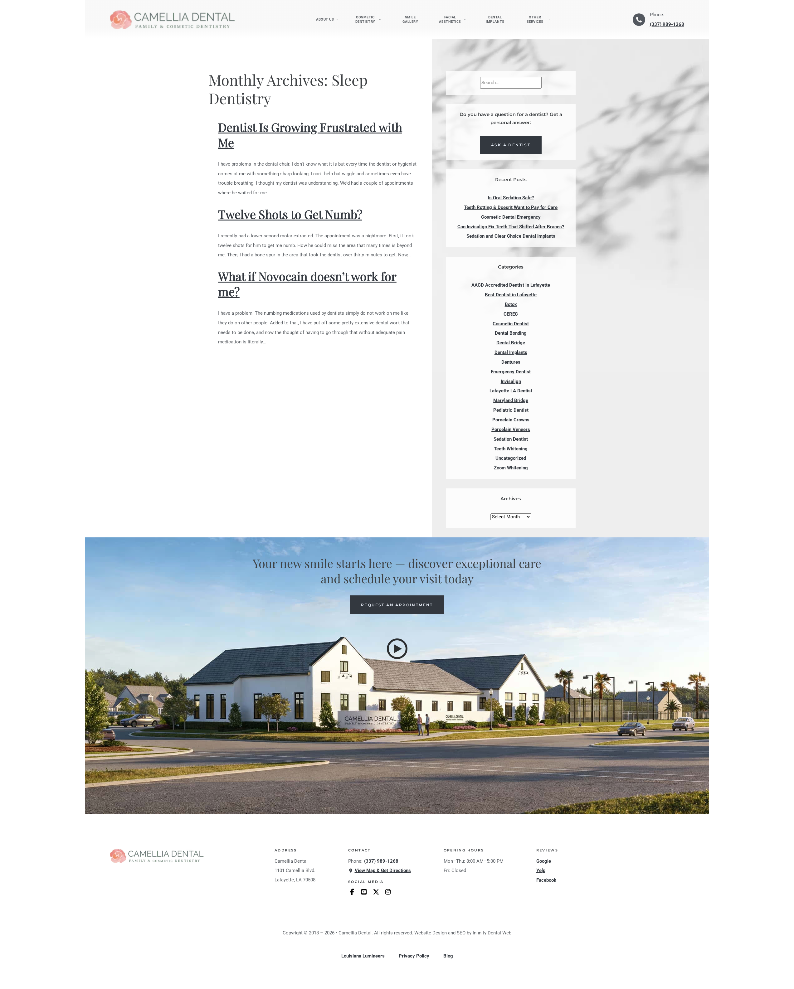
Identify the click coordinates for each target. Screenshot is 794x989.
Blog (448, 956)
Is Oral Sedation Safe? (511, 198)
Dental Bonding (511, 333)
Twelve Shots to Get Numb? (290, 214)
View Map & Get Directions (383, 870)
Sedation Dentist (511, 439)
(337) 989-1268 (667, 24)
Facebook (546, 880)
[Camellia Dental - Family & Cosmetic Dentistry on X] (376, 892)
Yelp (540, 870)
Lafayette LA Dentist (511, 391)
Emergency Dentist (511, 372)
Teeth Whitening (511, 449)
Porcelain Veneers (510, 429)
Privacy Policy (414, 956)
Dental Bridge (510, 343)
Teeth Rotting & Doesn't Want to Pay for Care (511, 207)
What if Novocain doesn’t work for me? (307, 283)
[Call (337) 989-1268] (639, 19)
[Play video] (397, 649)
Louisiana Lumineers (363, 956)
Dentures (510, 362)
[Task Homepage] (172, 19)
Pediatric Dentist (511, 410)
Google (543, 861)
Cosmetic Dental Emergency (511, 217)
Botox (511, 304)
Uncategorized (510, 458)
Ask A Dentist (510, 145)
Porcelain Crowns (510, 420)
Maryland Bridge (510, 400)
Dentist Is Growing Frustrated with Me (310, 134)
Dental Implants (495, 19)
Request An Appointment (397, 605)
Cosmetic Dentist (511, 324)
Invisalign (511, 381)
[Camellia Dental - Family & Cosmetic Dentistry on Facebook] (352, 892)
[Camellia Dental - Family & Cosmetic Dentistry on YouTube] (364, 892)
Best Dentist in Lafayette (511, 295)
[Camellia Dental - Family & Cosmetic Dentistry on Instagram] (388, 892)
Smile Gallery (410, 19)
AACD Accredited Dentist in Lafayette (510, 285)
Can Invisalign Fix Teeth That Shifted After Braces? (510, 227)
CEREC (511, 314)
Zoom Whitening (511, 468)
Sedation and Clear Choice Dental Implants (510, 236)
